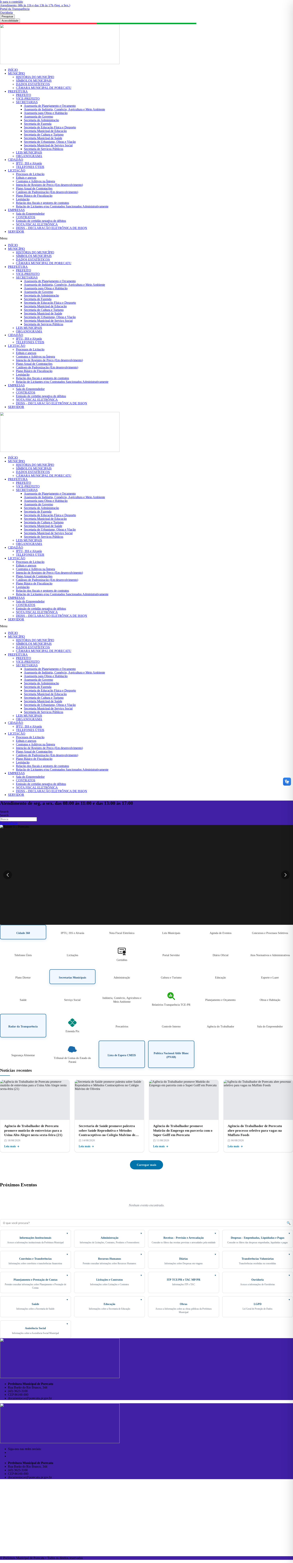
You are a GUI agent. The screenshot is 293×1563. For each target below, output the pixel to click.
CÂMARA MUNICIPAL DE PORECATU (43, 87)
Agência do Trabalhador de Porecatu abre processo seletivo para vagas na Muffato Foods (255, 1130)
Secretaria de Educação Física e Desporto (50, 127)
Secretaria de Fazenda (37, 123)
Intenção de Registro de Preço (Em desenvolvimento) (49, 185)
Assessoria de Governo (38, 116)
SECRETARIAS (27, 102)
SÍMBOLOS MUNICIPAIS (34, 80)
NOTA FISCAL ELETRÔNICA (37, 224)
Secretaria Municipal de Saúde (43, 138)
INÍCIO (13, 69)
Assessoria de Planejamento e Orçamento (50, 105)
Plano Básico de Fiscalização (34, 195)
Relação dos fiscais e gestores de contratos (42, 202)
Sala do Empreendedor (30, 213)
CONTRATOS (25, 217)
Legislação (22, 199)
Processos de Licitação (30, 174)
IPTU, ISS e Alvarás (29, 163)
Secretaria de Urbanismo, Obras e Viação (50, 141)
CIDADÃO (15, 159)
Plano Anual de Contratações (34, 188)
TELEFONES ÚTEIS (30, 167)
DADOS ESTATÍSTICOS (33, 84)
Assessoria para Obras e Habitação (46, 113)
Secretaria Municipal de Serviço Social (48, 145)
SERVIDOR (16, 231)
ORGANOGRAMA (29, 156)
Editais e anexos (26, 177)
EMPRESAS (16, 210)
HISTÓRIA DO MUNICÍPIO (35, 77)
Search (4, 811)
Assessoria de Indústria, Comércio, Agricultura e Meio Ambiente (64, 109)
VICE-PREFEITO (28, 98)
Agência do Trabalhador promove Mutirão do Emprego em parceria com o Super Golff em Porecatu (182, 1130)
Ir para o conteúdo (11, 1)
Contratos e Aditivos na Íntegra (35, 181)
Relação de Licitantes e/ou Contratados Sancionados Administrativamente (62, 206)
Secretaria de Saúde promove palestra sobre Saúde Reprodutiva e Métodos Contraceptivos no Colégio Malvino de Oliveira (107, 1130)
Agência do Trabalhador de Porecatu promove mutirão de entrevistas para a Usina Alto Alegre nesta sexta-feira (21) (33, 1130)
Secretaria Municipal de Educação (45, 131)
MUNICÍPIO (16, 73)
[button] (146, 238)
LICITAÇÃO (16, 170)
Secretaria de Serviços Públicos (43, 149)
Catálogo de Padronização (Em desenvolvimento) (47, 192)
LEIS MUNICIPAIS (29, 152)
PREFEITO (23, 95)
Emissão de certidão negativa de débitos (41, 220)
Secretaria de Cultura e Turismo (44, 134)
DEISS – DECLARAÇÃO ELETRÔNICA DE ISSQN (51, 228)
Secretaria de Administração (41, 120)
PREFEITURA (18, 91)
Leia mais (10, 1146)
